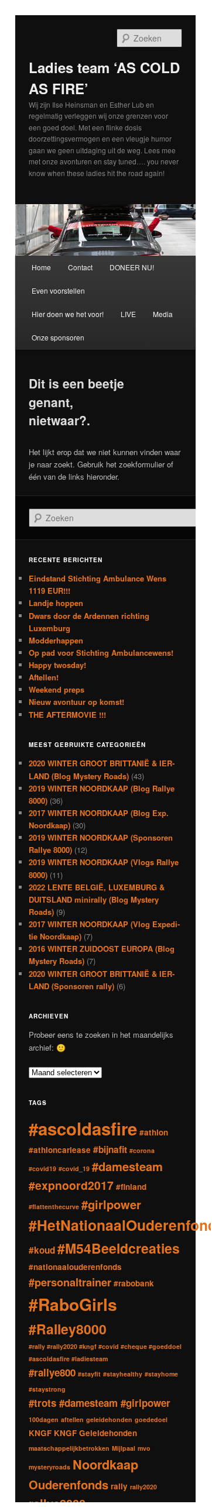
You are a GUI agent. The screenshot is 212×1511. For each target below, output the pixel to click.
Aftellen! (44, 677)
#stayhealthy (122, 1373)
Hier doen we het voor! (68, 314)
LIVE (128, 314)
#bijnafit (110, 1149)
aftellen (72, 1419)
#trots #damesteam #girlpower (99, 1403)
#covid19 (42, 1168)
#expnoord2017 (71, 1185)
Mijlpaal (123, 1448)
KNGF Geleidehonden (95, 1432)
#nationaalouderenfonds (75, 1266)
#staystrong (47, 1389)
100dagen (44, 1419)
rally (119, 1486)
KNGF (40, 1432)
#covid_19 (74, 1168)
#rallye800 (52, 1372)
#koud (42, 1250)
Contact (80, 267)
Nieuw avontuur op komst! (76, 701)
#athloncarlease (60, 1149)
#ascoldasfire (83, 1128)
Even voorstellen (58, 290)
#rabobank (134, 1283)
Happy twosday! (57, 664)
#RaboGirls (73, 1304)
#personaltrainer (70, 1282)
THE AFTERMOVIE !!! (67, 714)
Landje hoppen (56, 602)
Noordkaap (105, 1464)
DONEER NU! (132, 267)
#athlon (153, 1132)
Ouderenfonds (68, 1484)
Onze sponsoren (58, 337)
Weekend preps (56, 689)
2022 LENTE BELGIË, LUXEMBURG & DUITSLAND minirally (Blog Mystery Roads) (97, 899)
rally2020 (143, 1486)
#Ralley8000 (68, 1328)
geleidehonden (109, 1419)
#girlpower (111, 1204)
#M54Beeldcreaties (118, 1248)
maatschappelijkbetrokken (69, 1448)
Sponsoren (105, 1505)
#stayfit (89, 1373)
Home (41, 267)
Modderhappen (56, 640)
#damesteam (127, 1166)
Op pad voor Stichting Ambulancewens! (101, 652)
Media (163, 314)
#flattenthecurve (54, 1206)
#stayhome (161, 1373)
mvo (144, 1448)
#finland (131, 1186)
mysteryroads (49, 1466)
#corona (142, 1150)
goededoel (151, 1419)
